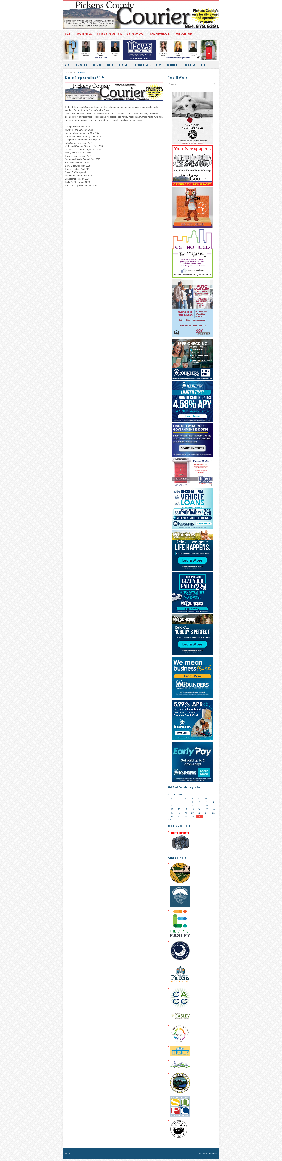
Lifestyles (124, 65)
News (159, 65)
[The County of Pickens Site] (180, 1092)
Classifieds (81, 65)
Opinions (190, 65)
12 (172, 809)
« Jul (170, 819)
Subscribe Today (83, 34)
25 (213, 813)
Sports (204, 65)
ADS (67, 65)
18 (213, 809)
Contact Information (159, 34)
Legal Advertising (183, 34)
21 (186, 813)
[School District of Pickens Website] (180, 1116)
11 (213, 806)
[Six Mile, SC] (179, 1137)
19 (172, 813)
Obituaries (173, 65)
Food (110, 65)
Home (67, 34)
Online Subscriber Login (109, 34)
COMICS (97, 65)
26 (172, 816)
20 (179, 813)
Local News (143, 65)
